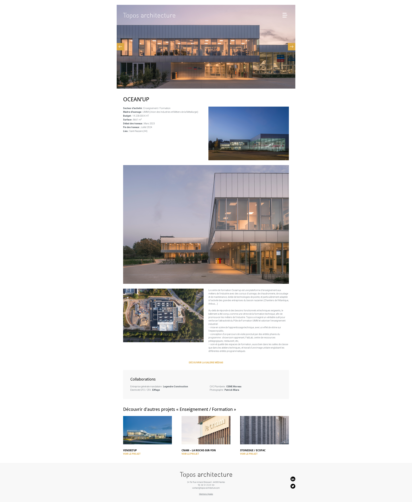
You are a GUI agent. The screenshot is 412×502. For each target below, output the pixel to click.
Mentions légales (206, 494)
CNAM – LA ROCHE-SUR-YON (199, 450)
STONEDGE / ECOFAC (253, 450)
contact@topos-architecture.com (206, 488)
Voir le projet (132, 454)
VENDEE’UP (130, 450)
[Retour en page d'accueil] (149, 16)
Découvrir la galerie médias (206, 362)
